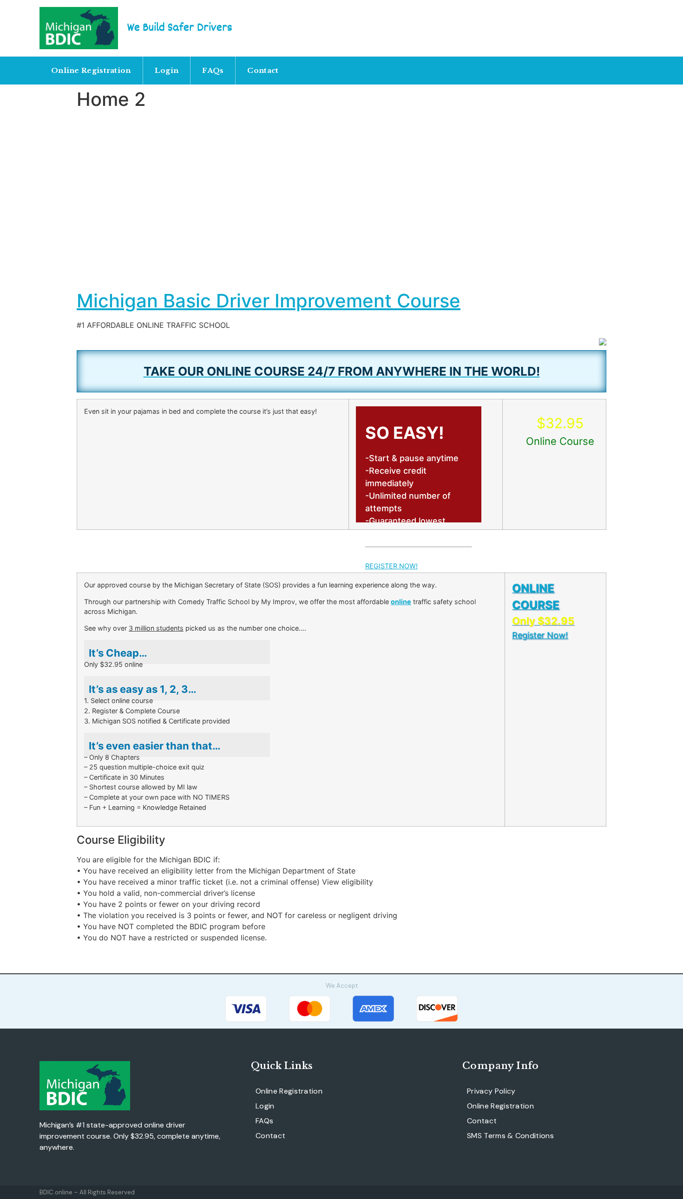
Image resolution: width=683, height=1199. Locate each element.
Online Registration (91, 70)
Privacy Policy (491, 1091)
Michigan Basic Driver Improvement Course (268, 300)
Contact (262, 70)
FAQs (212, 70)
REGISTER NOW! (391, 566)
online (401, 602)
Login (167, 70)
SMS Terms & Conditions (510, 1135)
